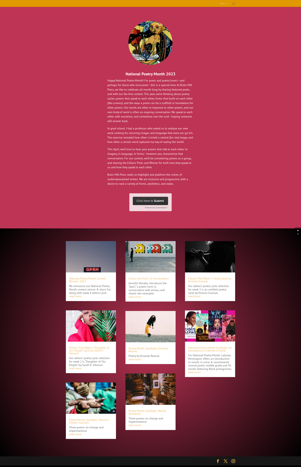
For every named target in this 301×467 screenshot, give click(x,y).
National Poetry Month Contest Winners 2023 (87, 280)
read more (75, 296)
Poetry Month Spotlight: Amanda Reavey (148, 350)
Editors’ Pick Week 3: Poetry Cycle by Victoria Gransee (209, 280)
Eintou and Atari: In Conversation (149, 278)
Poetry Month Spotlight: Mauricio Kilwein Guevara (89, 421)
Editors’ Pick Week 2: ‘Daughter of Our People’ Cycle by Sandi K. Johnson (89, 350)
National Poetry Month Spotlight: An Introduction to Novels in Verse (210, 349)
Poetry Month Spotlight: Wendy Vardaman (147, 412)
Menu (223, 3)
